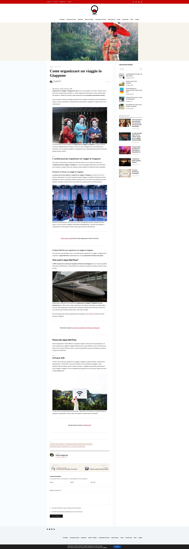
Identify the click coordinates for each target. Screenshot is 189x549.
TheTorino (62, 19)
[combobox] (129, 68)
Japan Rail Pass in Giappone (57, 444)
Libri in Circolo (111, 19)
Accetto (117, 546)
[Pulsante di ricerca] (140, 69)
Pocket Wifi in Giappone (78, 446)
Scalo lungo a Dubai (67, 238)
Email (72, 482)
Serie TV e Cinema (89, 19)
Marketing (80, 19)
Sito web (93, 482)
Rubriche (70, 1)
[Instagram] (138, 1)
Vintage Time (125, 19)
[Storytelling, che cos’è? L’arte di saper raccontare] (121, 106)
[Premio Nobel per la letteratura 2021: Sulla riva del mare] (121, 90)
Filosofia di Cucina (71, 19)
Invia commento (56, 516)
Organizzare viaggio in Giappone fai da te (61, 446)
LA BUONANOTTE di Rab (100, 19)
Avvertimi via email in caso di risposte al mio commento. (66, 508)
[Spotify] (141, 1)
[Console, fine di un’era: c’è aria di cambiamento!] (121, 99)
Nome (52, 482)
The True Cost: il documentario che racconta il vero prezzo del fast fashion (137, 123)
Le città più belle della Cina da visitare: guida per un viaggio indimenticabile (137, 137)
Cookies (105, 547)
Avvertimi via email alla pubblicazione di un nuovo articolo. (67, 511)
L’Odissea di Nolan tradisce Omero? (136, 160)
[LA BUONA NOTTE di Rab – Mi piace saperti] (121, 76)
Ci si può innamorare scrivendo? (135, 171)
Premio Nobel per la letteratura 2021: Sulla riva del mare (134, 90)
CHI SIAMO (55, 1)
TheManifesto (62, 1)
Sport (131, 19)
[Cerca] (141, 19)
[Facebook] (133, 1)
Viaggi (118, 19)
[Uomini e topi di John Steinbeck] (121, 83)
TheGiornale (86, 425)
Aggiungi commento (55, 490)
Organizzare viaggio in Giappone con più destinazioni (79, 444)
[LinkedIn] (136, 1)
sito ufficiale (90, 314)
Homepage (49, 1)
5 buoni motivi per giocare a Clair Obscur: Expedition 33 (136, 149)
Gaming (137, 19)
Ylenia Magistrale (57, 81)
